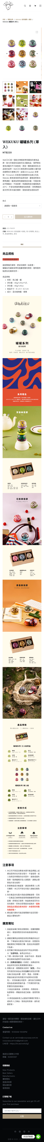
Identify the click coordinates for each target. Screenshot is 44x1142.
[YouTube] (24, 1131)
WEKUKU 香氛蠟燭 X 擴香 (16, 231)
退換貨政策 (7, 1082)
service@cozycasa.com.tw (26, 1038)
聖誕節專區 (9, 234)
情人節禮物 (30, 231)
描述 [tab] (22, 244)
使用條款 (6, 1088)
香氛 (15, 234)
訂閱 (22, 1116)
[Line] (29, 1131)
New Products (9, 1070)
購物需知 (6, 1079)
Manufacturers (9, 1076)
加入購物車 (28, 217)
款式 (4, 201)
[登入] (30, 6)
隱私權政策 (7, 1085)
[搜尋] (25, 6)
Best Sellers (8, 1073)
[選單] (40, 6)
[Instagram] (20, 1131)
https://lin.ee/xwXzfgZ (19, 1043)
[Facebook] (15, 1131)
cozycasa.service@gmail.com (15, 1041)
